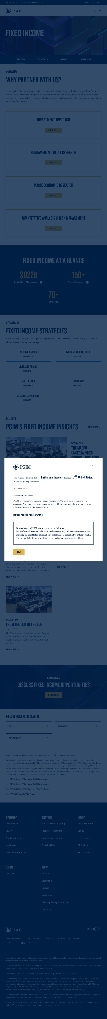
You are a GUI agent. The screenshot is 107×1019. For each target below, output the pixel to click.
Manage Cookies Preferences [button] (27, 515)
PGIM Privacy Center (39, 508)
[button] (92, 467)
